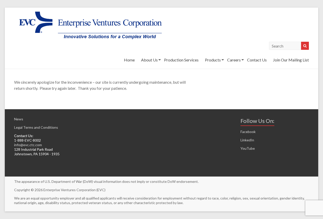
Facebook (248, 131)
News (18, 119)
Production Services (181, 59)
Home (129, 59)
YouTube (247, 148)
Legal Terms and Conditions (36, 127)
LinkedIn (247, 140)
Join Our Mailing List (291, 59)
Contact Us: (23, 136)
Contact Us (257, 59)
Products (213, 59)
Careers (234, 59)
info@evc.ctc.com (28, 145)
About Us (149, 59)
